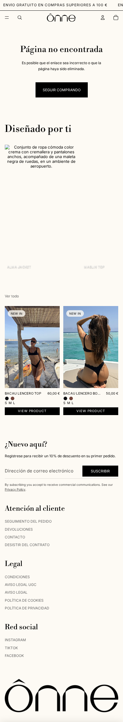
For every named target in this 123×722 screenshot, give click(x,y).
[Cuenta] (102, 17)
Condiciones (17, 577)
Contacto (15, 537)
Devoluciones (19, 529)
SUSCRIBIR (100, 471)
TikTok (11, 648)
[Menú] (7, 17)
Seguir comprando (62, 90)
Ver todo (12, 296)
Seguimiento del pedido (28, 521)
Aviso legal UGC (20, 584)
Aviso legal (16, 592)
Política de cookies (24, 600)
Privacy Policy (15, 489)
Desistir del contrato (27, 545)
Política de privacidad (27, 608)
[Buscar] (19, 17)
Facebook (14, 656)
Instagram (15, 640)
